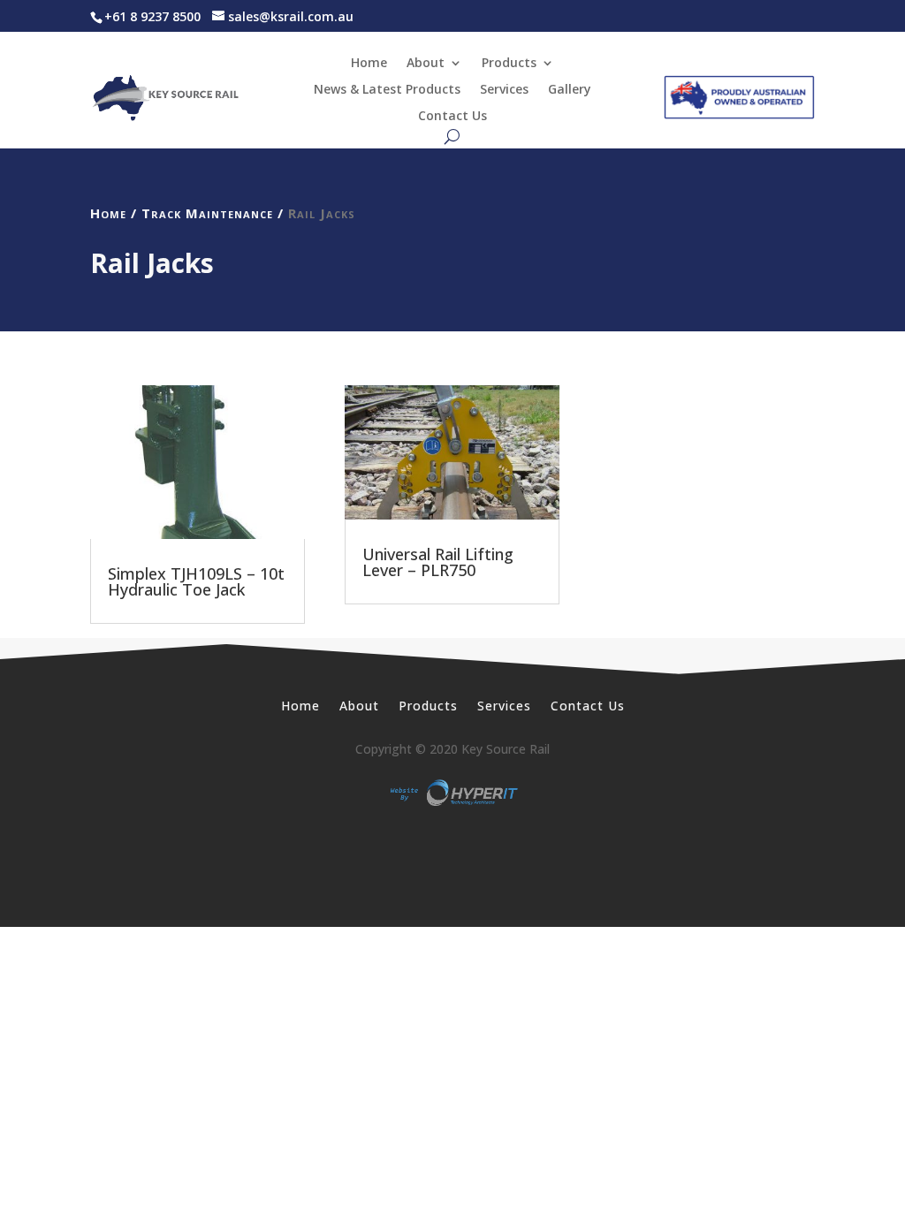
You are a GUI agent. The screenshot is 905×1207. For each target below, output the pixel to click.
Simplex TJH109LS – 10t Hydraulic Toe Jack (196, 581)
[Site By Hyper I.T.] (452, 792)
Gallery (569, 90)
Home (369, 64)
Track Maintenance (207, 213)
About (426, 64)
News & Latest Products (387, 90)
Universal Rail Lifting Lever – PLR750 (437, 562)
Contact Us (452, 117)
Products (509, 64)
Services (504, 90)
